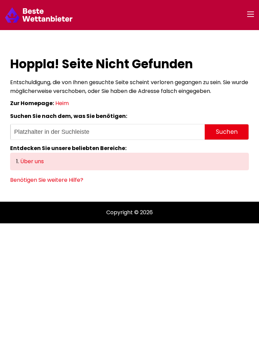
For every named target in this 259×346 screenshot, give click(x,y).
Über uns (32, 161)
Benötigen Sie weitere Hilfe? (46, 180)
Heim (62, 103)
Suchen (227, 132)
